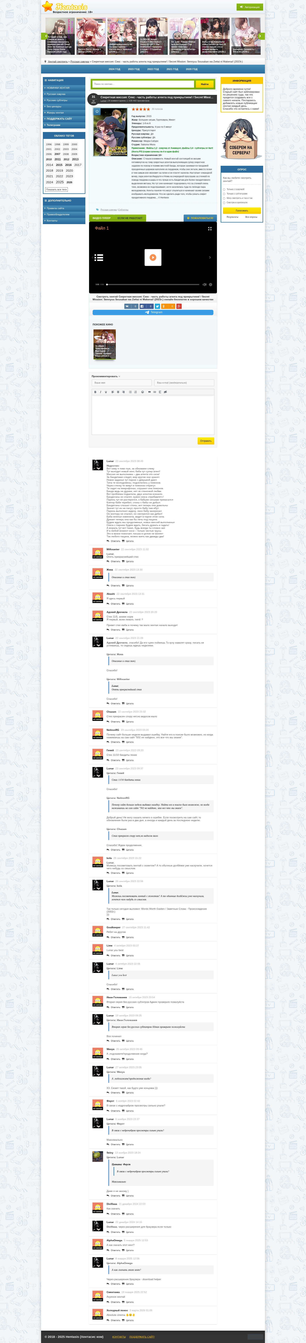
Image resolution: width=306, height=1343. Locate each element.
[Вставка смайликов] (142, 392)
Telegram (156, 312)
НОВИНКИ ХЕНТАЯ (58, 87)
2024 (49, 182)
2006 (49, 154)
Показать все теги (56, 189)
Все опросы (251, 217)
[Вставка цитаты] (149, 392)
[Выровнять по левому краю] (112, 392)
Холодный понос (117, 1310)
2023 (69, 176)
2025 (60, 182)
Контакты (52, 220)
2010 (49, 159)
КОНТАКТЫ (119, 1336)
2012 (66, 159)
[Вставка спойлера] (160, 392)
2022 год (153, 69)
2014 (49, 165)
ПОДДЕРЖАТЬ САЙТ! (142, 1336)
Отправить (206, 441)
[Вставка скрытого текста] (165, 392)
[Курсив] (100, 392)
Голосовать (242, 210)
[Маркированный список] (130, 392)
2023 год (134, 69)
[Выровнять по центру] (118, 392)
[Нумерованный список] (135, 392)
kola (109, 858)
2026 (69, 182)
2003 (66, 149)
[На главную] (67, 7)
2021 (49, 176)
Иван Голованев (117, 997)
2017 (77, 165)
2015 (59, 165)
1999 (66, 144)
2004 (74, 149)
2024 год (114, 69)
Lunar (103, 101)
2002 (57, 149)
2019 (59, 170)
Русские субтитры (57, 100)
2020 (69, 170)
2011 (58, 159)
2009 (74, 154)
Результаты (232, 217)
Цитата (130, 541)
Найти (205, 84)
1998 (57, 144)
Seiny (110, 1152)
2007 (57, 154)
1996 (49, 144)
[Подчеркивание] (106, 392)
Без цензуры (54, 106)
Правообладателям (58, 214)
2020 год (191, 69)
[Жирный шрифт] (95, 392)
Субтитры (123, 210)
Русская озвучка (79, 61)
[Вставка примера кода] (154, 392)
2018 (49, 170)
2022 (59, 176)
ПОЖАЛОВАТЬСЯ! (201, 218)
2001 (49, 149)
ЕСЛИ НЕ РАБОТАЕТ (130, 218)
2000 (74, 144)
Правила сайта (55, 208)
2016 (68, 165)
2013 (75, 159)
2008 (66, 154)
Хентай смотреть (58, 61)
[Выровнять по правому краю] (123, 392)
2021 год (172, 69)
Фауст (110, 1100)
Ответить (115, 541)
